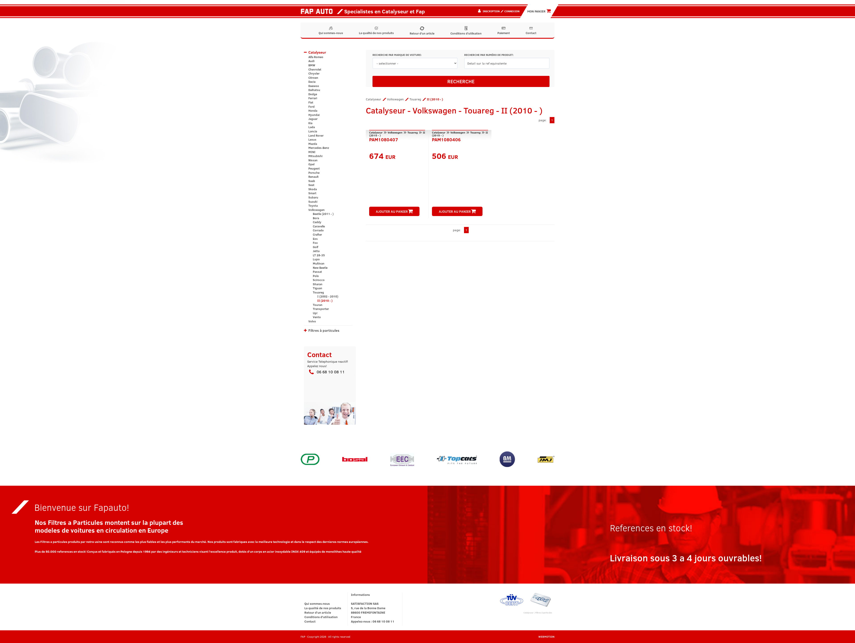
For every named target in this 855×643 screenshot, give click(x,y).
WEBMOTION (546, 636)
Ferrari (312, 98)
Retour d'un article (422, 33)
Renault (313, 177)
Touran (317, 305)
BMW (311, 65)
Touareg (318, 292)
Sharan (317, 284)
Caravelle (319, 226)
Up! (315, 313)
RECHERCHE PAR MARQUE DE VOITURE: (397, 55)
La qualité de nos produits (376, 33)
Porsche (314, 173)
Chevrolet (314, 69)
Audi (311, 61)
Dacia (312, 82)
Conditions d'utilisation (466, 33)
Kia (310, 123)
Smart (312, 193)
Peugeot (314, 168)
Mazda (312, 144)
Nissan (313, 160)
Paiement (503, 33)
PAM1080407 (383, 139)
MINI (312, 152)
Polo (316, 276)
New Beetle (320, 268)
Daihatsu (314, 90)
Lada (311, 127)
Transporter (321, 309)
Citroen (313, 78)
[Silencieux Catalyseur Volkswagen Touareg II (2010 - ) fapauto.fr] (318, 11)
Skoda (312, 189)
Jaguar (313, 119)
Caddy (317, 222)
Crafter (317, 235)
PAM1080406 (446, 139)
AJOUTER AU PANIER (392, 211)
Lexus (312, 139)
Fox (315, 243)
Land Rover (316, 135)
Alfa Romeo (315, 57)
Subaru (313, 197)
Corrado (318, 230)
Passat (317, 272)
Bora (316, 218)
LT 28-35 (319, 255)
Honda (312, 111)
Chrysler (314, 73)
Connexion (511, 11)
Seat (311, 185)
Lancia (312, 131)
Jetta (316, 251)
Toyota (313, 206)
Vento (317, 317)
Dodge (312, 94)
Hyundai (314, 115)
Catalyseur (317, 52)
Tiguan (317, 288)
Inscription (491, 11)
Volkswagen (316, 210)
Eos (315, 239)
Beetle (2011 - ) (323, 214)
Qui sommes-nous (331, 33)
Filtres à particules (323, 330)
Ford (311, 107)
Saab (311, 181)
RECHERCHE (460, 81)
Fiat (310, 102)
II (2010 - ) (324, 301)
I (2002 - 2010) (327, 296)
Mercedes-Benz (318, 148)
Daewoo (313, 86)
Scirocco (319, 280)
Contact (531, 33)
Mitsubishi (315, 156)
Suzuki (312, 202)
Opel (311, 164)
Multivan (318, 263)
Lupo (316, 259)
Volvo (312, 321)
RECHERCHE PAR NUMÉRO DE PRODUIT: (488, 55)
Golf (315, 247)
